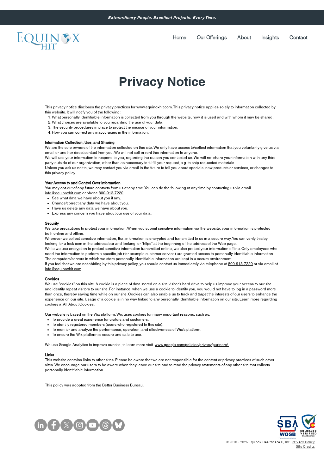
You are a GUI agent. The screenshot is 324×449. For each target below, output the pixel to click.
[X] (66, 425)
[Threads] (105, 425)
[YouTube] (92, 425)
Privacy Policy (303, 442)
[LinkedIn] (40, 425)
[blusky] (118, 425)
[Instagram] (79, 425)
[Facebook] (53, 425)
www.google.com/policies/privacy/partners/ (192, 345)
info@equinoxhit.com (63, 193)
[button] (244, 37)
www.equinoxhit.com (154, 107)
